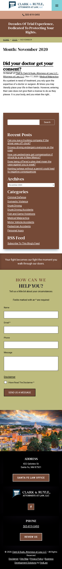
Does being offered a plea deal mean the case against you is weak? (29, 163)
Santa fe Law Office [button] (31, 477)
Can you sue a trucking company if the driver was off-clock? (28, 142)
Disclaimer (9, 376)
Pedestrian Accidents (19, 226)
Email (7, 322)
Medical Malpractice (49, 76)
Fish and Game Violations (21, 213)
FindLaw (44, 562)
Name (6, 307)
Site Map (24, 559)
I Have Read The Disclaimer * (21, 382)
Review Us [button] (31, 537)
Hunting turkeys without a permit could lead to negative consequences (31, 170)
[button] (57, 5)
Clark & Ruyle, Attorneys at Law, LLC (29, 552)
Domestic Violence (17, 201)
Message (8, 352)
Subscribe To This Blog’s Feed (23, 243)
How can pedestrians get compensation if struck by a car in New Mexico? (30, 156)
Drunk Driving (14, 205)
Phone (7, 338)
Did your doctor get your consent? (28, 66)
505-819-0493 (32, 14)
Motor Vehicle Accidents (20, 222)
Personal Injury (15, 230)
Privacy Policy (36, 559)
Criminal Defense (16, 197)
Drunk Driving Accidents (20, 209)
